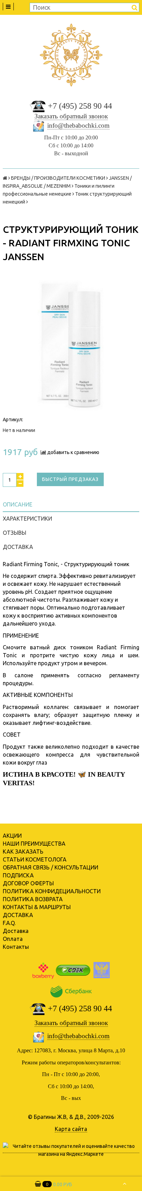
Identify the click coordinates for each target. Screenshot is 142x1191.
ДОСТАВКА (18, 915)
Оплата (13, 939)
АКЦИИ (12, 836)
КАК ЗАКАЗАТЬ (23, 851)
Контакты (16, 947)
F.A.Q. (9, 923)
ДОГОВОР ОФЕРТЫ (28, 883)
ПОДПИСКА (18, 875)
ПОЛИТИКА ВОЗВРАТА (33, 899)
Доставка (16, 931)
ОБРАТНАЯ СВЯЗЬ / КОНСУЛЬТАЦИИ (50, 867)
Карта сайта (71, 1129)
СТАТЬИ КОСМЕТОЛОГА (35, 859)
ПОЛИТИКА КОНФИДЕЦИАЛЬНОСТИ (52, 891)
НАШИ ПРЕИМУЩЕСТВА (34, 843)
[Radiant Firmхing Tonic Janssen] (71, 345)
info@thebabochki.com (78, 125)
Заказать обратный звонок (71, 116)
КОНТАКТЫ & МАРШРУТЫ (37, 907)
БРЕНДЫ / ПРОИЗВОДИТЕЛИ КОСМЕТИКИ (58, 178)
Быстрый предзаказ (70, 479)
